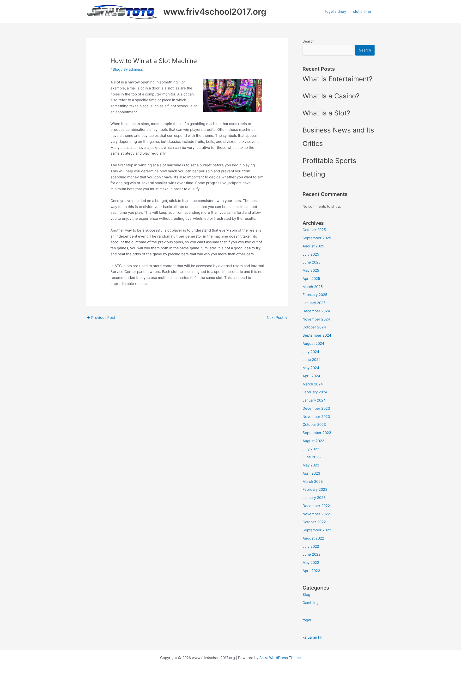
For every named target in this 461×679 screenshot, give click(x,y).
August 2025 (313, 246)
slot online (362, 11)
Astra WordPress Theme (280, 657)
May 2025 (311, 270)
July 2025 (311, 254)
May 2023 (311, 465)
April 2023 (311, 473)
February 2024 (315, 392)
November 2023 (316, 416)
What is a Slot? (326, 113)
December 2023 (316, 408)
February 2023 (315, 489)
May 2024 (311, 367)
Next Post (277, 317)
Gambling (311, 602)
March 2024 (313, 384)
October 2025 (314, 229)
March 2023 (313, 481)
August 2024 (313, 343)
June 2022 (312, 554)
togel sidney (335, 11)
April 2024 (311, 376)
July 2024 (311, 351)
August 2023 (313, 441)
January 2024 (314, 400)
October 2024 (314, 327)
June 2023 (312, 457)
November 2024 (316, 319)
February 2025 (315, 294)
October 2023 (314, 424)
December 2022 (316, 505)
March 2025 (313, 286)
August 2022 (313, 538)
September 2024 (317, 335)
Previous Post (101, 317)
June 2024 (312, 359)
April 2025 (311, 278)
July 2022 (311, 546)
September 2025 (317, 238)
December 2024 (316, 311)
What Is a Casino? (331, 96)
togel (307, 620)
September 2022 (317, 530)
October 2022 (314, 522)
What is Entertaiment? (337, 79)
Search (309, 41)
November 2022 (316, 514)
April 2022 (311, 570)
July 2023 (311, 449)
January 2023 (314, 497)
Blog (116, 69)
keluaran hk (312, 637)
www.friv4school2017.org (214, 11)
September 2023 (317, 432)
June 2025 (312, 262)
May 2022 (311, 562)
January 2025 (314, 303)
